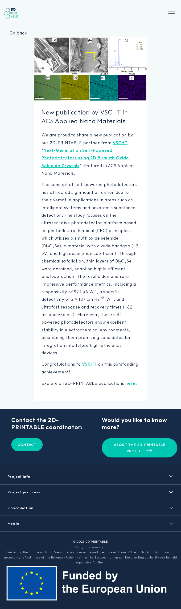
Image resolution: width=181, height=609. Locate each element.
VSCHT (120, 142)
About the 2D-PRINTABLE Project (139, 447)
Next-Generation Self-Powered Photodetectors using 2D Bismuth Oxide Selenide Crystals (85, 158)
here (130, 383)
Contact (27, 444)
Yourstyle (98, 547)
